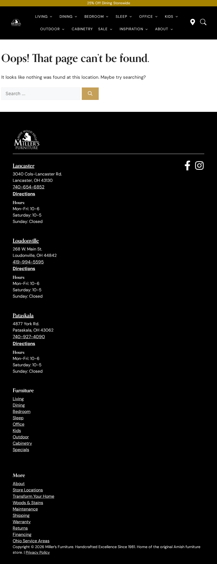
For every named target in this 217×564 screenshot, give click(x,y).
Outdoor (50, 29)
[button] (51, 16)
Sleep (121, 16)
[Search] (90, 93)
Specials (21, 449)
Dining (66, 16)
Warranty (22, 521)
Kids (169, 16)
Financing (22, 534)
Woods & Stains (28, 502)
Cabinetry (82, 29)
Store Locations (28, 489)
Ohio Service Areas (31, 540)
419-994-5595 (28, 262)
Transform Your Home (33, 496)
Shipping (21, 515)
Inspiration (131, 29)
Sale (103, 29)
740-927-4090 (29, 336)
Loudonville (26, 240)
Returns (20, 528)
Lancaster (23, 165)
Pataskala (23, 315)
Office (146, 16)
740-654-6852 (28, 187)
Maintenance (25, 509)
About (161, 29)
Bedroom (94, 16)
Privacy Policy (38, 552)
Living (41, 16)
